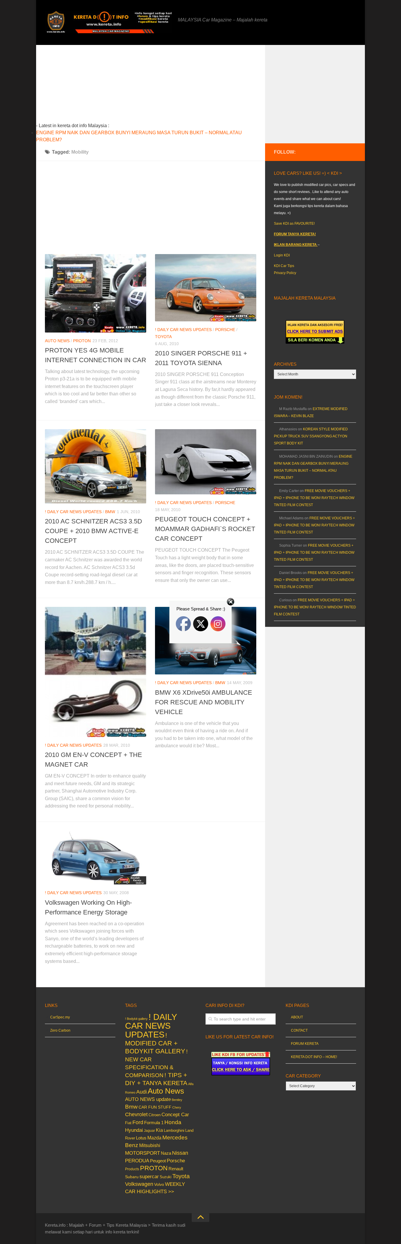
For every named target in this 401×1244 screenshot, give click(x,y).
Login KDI (282, 255)
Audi (141, 1092)
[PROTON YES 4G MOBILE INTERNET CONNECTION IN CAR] (95, 293)
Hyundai (134, 1130)
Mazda (154, 1137)
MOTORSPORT (142, 1153)
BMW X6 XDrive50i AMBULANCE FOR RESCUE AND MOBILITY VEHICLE (203, 702)
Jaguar (149, 1131)
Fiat (128, 1123)
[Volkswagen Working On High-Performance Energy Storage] (95, 858)
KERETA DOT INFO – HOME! (314, 1057)
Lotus (141, 1138)
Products (132, 1169)
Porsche (225, 329)
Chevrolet (136, 1114)
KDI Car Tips (284, 266)
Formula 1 (154, 1122)
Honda (172, 1122)
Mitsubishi (149, 1145)
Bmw (110, 511)
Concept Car (175, 1114)
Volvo (159, 1184)
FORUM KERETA (305, 1044)
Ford (137, 1122)
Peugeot (158, 1160)
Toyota (163, 336)
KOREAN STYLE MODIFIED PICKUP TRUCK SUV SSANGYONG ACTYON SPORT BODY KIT (311, 436)
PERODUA (137, 1161)
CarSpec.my (60, 1017)
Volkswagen (139, 1184)
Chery (176, 1107)
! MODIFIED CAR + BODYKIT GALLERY (155, 1043)
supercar (149, 1176)
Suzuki (165, 1177)
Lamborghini (174, 1130)
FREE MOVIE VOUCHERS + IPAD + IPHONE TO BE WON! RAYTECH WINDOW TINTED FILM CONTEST (314, 498)
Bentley (177, 1100)
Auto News (57, 340)
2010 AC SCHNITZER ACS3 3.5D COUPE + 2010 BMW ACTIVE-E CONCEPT (93, 531)
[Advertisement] (159, 86)
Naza (166, 1153)
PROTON (82, 340)
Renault (176, 1168)
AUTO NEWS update (148, 1099)
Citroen (155, 1115)
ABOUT (297, 1017)
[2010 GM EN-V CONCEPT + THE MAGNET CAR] (95, 672)
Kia (159, 1130)
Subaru (132, 1177)
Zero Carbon (60, 1030)
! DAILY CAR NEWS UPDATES (183, 329)
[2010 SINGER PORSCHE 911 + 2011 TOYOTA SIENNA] (205, 287)
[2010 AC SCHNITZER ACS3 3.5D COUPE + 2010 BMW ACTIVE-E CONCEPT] (95, 466)
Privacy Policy (285, 273)
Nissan (180, 1153)
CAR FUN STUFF (155, 1107)
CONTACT (299, 1030)
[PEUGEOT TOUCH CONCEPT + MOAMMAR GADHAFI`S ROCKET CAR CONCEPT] (205, 462)
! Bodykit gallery (136, 1018)
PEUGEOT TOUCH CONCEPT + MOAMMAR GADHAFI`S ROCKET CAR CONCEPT (205, 529)
